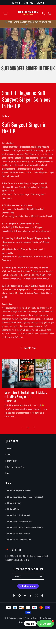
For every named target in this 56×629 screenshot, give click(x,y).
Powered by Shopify (31, 618)
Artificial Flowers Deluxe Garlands (18, 539)
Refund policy (23, 622)
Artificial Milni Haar (13, 502)
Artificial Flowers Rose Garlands (17, 533)
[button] (5, 13)
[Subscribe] (41, 576)
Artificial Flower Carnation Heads (18, 490)
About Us (8, 448)
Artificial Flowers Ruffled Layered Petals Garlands (24, 527)
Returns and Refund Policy (15, 466)
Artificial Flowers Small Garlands (17, 515)
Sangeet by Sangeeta (18, 618)
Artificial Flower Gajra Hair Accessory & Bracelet (24, 496)
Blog (7, 472)
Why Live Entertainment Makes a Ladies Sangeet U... (26, 394)
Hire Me (8, 454)
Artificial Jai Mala (12, 508)
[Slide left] (22, 428)
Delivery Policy (11, 460)
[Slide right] (34, 428)
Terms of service (45, 618)
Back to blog (30, 348)
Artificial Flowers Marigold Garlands (19, 521)
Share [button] (7, 115)
